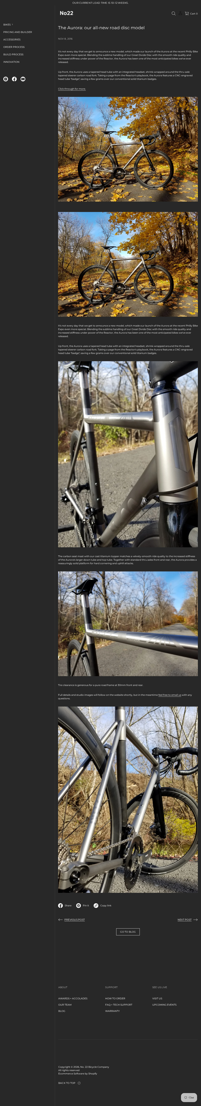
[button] (173, 13)
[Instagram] (5, 79)
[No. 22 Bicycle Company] (66, 13)
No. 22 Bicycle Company (94, 1066)
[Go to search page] (173, 13)
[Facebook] (14, 79)
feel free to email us (169, 694)
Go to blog (128, 931)
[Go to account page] (180, 14)
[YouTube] (23, 79)
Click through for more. (72, 88)
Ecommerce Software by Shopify (77, 1073)
